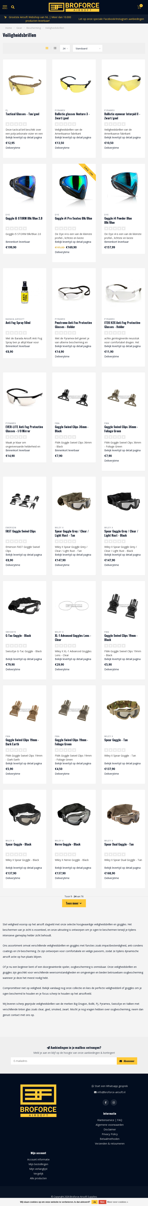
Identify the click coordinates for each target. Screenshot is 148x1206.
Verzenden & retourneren (110, 1143)
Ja (94, 1202)
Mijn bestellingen (38, 1164)
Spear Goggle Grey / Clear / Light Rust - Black (121, 533)
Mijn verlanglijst (38, 1169)
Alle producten (38, 1178)
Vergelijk (38, 1173)
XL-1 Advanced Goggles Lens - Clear (73, 637)
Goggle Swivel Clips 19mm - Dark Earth (22, 742)
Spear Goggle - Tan (116, 740)
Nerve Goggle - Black (67, 844)
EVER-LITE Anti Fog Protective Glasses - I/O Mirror (24, 429)
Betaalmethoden (109, 1139)
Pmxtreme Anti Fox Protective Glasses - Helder (73, 324)
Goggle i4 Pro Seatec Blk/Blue (73, 218)
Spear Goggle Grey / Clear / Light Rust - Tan (72, 533)
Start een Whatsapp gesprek (111, 1086)
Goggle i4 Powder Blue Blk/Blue (118, 220)
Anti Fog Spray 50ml (18, 322)
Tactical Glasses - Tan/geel (22, 114)
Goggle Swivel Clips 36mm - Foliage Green (121, 429)
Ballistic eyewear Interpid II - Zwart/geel (122, 116)
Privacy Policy (110, 1134)
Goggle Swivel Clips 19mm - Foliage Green (71, 742)
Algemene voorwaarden (110, 1124)
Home (8, 27)
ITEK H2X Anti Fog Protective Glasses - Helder (122, 324)
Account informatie (38, 1159)
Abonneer (128, 1061)
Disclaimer (110, 1129)
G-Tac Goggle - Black (18, 635)
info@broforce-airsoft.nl (111, 1092)
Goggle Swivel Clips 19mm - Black (121, 637)
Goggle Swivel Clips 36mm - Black (71, 429)
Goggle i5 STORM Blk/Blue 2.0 (24, 218)
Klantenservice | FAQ (109, 1120)
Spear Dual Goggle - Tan (119, 844)
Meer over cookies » (117, 1202)
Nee (102, 1202)
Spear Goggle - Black (18, 844)
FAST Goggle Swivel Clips (21, 531)
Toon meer (73, 903)
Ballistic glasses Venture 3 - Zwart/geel (72, 116)
